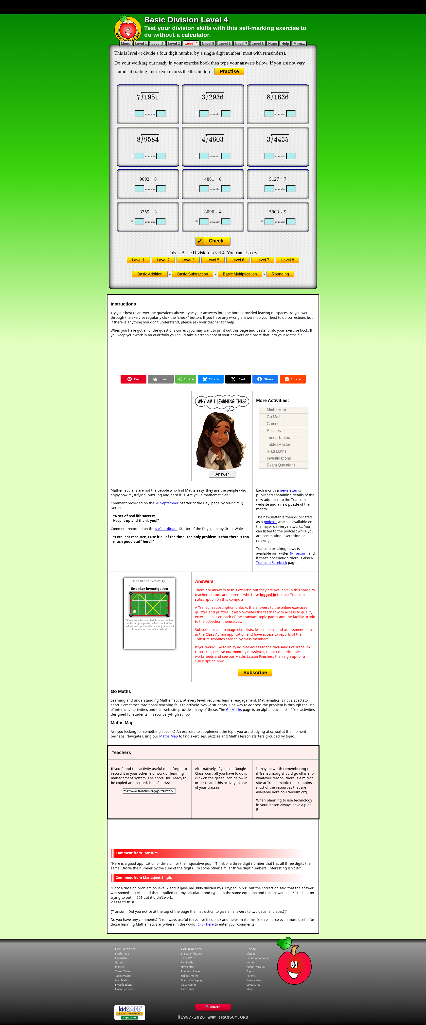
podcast (270, 521)
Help (285, 44)
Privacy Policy (255, 980)
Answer (222, 474)
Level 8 (258, 44)
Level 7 (241, 44)
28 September (166, 503)
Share (189, 379)
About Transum (256, 967)
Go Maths (275, 417)
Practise (229, 71)
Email (164, 379)
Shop (249, 989)
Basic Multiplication (240, 274)
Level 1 (141, 44)
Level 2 (157, 44)
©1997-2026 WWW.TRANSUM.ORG (213, 1017)
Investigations (279, 458)
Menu (125, 44)
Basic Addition (149, 274)
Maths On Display (191, 980)
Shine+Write (188, 958)
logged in (268, 594)
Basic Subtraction (192, 274)
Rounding (280, 274)
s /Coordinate (166, 528)
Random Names (190, 971)
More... (299, 44)
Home (250, 962)
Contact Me (253, 984)
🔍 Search (213, 1007)
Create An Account (258, 958)
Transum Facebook (271, 562)
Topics (250, 971)
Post (241, 379)
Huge (272, 44)
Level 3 (174, 44)
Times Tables (278, 437)
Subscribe (255, 672)
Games (273, 424)
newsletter (288, 490)
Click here (205, 924)
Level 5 (208, 44)
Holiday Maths (189, 976)
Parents (251, 976)
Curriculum (187, 989)
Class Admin (188, 984)
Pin (136, 379)
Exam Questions (281, 465)
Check (216, 240)
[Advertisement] (213, 7)
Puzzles (274, 431)
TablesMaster (278, 444)
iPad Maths (276, 451)
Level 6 (225, 44)
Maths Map (276, 410)
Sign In (251, 953)
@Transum (298, 553)
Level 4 (191, 43)
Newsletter (188, 967)
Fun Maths (187, 962)
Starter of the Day (191, 953)
